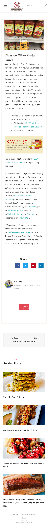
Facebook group (15, 210)
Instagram (19, 214)
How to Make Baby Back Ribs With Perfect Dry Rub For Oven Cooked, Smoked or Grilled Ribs (23, 502)
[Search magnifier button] (46, 5)
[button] (17, 265)
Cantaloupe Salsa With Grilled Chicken (20, 430)
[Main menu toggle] (5, 6)
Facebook (32, 206)
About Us (24, 518)
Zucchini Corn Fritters (13, 397)
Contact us (24, 520)
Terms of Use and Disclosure (24, 522)
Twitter (10, 214)
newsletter (24, 218)
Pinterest (31, 214)
